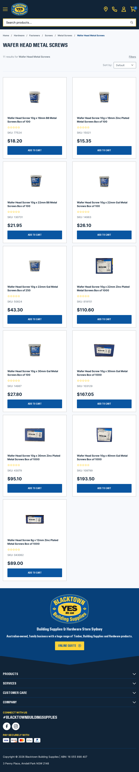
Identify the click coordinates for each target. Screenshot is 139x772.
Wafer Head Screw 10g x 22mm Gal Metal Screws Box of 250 (32, 288)
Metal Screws (65, 35)
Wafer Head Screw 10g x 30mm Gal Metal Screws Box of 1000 (102, 373)
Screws (49, 35)
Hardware (19, 35)
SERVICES (9, 683)
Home (6, 35)
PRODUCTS (10, 674)
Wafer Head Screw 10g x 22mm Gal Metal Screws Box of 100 (102, 204)
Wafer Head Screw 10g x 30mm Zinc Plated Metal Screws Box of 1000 (33, 457)
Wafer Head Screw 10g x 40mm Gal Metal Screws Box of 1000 (102, 457)
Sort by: (107, 65)
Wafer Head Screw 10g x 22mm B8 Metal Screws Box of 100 (32, 204)
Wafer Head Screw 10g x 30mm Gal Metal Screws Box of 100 (32, 373)
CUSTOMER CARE (15, 693)
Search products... (19, 22)
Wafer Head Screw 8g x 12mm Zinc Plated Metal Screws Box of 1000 (32, 542)
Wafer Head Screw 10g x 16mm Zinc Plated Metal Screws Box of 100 (103, 119)
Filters (132, 56)
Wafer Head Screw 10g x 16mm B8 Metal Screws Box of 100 (32, 119)
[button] (5, 9)
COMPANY (10, 702)
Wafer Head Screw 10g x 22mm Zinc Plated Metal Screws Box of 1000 (103, 288)
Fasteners (34, 35)
